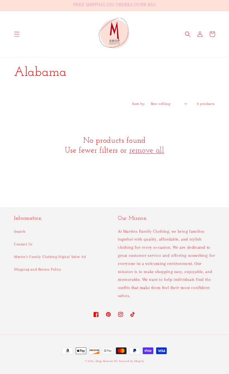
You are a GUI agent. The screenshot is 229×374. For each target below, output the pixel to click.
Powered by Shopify (131, 361)
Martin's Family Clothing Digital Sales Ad (50, 257)
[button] (17, 34)
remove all (146, 150)
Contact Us (23, 244)
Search (19, 231)
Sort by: (138, 104)
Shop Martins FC (107, 361)
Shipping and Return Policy (37, 269)
